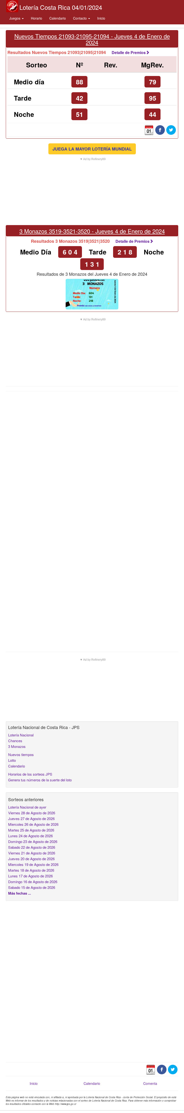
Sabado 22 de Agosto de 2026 (31, 847)
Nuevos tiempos (21, 754)
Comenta (150, 1083)
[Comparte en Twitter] (171, 129)
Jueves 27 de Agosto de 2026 (31, 818)
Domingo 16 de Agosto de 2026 (32, 881)
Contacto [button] (80, 18)
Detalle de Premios (129, 52)
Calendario (57, 18)
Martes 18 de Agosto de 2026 (31, 870)
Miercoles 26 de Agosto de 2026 (33, 824)
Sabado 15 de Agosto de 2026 (31, 887)
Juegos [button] (15, 18)
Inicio (101, 18)
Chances (15, 740)
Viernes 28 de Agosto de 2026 (31, 812)
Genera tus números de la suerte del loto (40, 779)
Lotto (12, 760)
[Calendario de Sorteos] (149, 129)
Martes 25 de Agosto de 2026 (31, 829)
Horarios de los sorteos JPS (30, 774)
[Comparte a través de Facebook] (160, 129)
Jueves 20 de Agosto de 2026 (31, 858)
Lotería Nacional (21, 734)
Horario (36, 18)
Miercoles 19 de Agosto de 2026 (33, 864)
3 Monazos (17, 746)
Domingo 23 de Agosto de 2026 (32, 841)
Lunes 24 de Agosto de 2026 (30, 835)
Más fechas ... (19, 893)
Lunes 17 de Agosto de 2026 (30, 875)
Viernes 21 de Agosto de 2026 (31, 852)
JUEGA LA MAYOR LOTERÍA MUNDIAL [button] (92, 149)
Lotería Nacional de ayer (27, 807)
